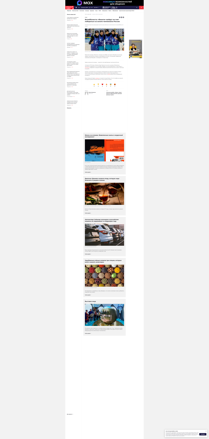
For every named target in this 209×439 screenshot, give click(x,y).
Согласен (203, 434)
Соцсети (112, 94)
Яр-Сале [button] (96, 7)
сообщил (97, 78)
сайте (109, 74)
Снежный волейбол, (110, 92)
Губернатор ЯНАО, (114, 93)
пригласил (87, 67)
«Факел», (117, 92)
